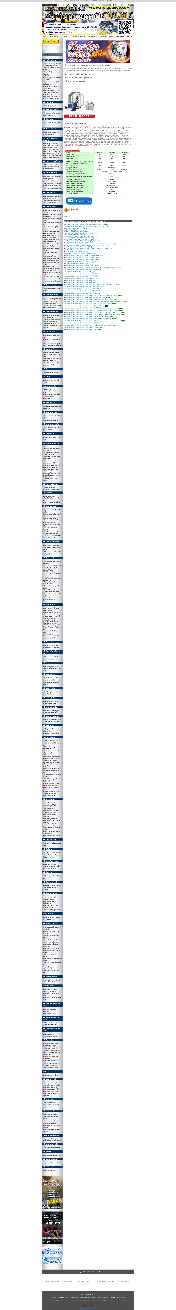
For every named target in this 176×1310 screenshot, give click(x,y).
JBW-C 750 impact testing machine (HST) (77, 250)
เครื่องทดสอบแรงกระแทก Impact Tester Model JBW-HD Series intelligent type (88, 318)
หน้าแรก (45, 36)
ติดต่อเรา (111, 1281)
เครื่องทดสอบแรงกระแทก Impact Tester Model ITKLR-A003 (82, 291)
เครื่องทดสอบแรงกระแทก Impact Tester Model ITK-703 (81, 276)
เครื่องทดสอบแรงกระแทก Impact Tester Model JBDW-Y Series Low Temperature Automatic (92, 310)
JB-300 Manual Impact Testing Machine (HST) (79, 242)
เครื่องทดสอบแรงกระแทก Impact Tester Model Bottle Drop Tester (84, 286)
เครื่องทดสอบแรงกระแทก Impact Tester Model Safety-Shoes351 (84, 269)
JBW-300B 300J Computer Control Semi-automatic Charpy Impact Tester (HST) (88, 248)
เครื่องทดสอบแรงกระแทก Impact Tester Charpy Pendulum (82, 262)
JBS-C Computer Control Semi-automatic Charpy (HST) (81, 237)
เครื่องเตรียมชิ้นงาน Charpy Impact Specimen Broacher (81, 253)
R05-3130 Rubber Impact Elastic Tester (77, 263)
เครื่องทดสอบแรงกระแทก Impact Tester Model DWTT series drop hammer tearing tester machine (93, 301)
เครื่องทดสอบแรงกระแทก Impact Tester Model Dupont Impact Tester (85, 297)
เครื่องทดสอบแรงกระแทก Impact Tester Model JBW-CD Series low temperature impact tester (92, 312)
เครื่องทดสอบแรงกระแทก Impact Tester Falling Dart (80, 272)
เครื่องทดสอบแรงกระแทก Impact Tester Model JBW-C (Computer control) (86, 316)
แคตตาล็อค (91, 36)
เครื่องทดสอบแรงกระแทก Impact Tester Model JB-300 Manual (83, 327)
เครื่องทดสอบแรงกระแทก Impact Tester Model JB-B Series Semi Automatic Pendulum (90, 325)
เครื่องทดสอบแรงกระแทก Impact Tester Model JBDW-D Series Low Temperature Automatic (92, 308)
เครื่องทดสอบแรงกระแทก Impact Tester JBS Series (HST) (82, 257)
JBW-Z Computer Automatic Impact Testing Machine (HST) (82, 241)
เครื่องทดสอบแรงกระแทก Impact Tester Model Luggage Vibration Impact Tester (88, 299)
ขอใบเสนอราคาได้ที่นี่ (124, 1281)
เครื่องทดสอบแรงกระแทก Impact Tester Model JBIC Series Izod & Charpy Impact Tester (91, 295)
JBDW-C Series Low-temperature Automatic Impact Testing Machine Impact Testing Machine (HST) (94, 244)
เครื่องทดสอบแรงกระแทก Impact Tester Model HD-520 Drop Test (84, 224)
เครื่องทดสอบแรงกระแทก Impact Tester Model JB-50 (80, 329)
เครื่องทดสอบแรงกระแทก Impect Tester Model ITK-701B (81, 280)
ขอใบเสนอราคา (102, 36)
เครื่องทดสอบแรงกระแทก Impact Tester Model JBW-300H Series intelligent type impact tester (92, 321)
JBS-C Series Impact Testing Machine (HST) (78, 247)
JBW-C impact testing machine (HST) (76, 230)
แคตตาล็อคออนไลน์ (100, 1281)
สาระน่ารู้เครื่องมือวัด (79, 36)
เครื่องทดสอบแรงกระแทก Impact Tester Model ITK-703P (81, 274)
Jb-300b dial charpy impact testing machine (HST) (80, 239)
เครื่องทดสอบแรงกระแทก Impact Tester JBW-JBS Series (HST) (84, 255)
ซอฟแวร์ (111, 36)
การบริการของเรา (67, 1281)
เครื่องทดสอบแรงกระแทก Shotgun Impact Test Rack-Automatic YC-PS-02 (87, 227)
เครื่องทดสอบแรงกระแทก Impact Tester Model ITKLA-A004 (82, 289)
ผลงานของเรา (120, 36)
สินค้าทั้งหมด (54, 36)
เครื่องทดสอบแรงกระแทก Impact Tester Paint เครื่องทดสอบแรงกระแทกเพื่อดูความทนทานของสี (93, 267)
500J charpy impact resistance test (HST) (77, 234)
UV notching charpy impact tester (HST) (77, 228)
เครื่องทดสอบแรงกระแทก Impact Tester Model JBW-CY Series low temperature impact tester (92, 314)
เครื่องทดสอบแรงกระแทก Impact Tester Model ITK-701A (81, 282)
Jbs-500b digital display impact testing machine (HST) (81, 236)
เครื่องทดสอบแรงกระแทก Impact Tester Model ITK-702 (81, 278)
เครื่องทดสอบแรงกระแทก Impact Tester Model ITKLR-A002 (82, 293)
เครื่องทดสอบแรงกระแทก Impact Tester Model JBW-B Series (83, 323)
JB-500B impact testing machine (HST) (76, 231)
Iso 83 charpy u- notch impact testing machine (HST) (81, 233)
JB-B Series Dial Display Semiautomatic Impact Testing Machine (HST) (86, 245)
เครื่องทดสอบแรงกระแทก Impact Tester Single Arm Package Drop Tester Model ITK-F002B (92, 284)
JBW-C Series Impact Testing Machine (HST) (78, 251)
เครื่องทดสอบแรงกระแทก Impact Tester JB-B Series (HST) (82, 259)
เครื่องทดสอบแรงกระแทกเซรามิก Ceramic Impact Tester (81, 265)
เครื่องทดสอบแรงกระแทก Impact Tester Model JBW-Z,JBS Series (84, 306)
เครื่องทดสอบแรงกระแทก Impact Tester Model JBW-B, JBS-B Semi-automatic (88, 304)
